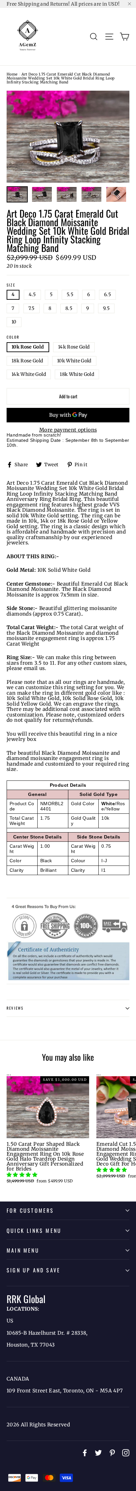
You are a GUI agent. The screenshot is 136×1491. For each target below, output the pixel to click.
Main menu (23, 1250)
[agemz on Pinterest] (112, 1452)
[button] (23, 1175)
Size (11, 285)
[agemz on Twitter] (98, 1452)
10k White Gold (74, 361)
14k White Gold (29, 374)
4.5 (32, 294)
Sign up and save (33, 1270)
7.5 (31, 308)
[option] (68, 137)
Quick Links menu (34, 1230)
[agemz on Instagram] (125, 1452)
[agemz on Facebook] (84, 1452)
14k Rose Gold (74, 347)
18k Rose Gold (27, 361)
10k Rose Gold (28, 347)
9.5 (106, 308)
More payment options (68, 430)
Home (12, 74)
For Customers (30, 1210)
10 (14, 322)
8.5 (68, 308)
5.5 (70, 294)
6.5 (107, 294)
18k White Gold (77, 374)
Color (13, 337)
